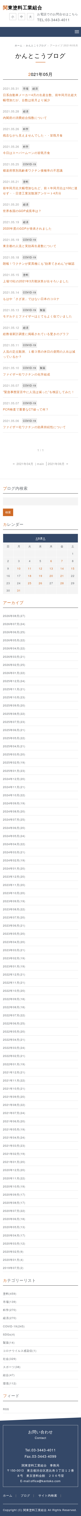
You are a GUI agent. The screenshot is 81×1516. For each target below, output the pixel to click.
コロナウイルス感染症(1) (20, 1351)
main (40, 464)
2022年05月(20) (14, 1031)
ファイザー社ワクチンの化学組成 (26, 374)
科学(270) (10, 1310)
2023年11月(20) (14, 885)
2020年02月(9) (13, 1251)
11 (29, 568)
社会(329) (10, 1359)
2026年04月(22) (14, 648)
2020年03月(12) (14, 1243)
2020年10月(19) (14, 1186)
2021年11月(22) (14, 1080)
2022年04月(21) (14, 1040)
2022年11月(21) (14, 982)
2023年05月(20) (14, 934)
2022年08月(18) (14, 1007)
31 (19, 590)
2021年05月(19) (14, 1129)
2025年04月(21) (14, 746)
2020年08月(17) (14, 1203)
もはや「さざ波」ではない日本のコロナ (31, 299)
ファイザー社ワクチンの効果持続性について (34, 427)
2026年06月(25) (14, 632)
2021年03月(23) (14, 1146)
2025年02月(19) (14, 762)
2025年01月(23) (14, 771)
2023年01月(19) (14, 966)
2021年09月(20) (14, 1097)
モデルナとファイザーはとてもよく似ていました (37, 316)
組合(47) (9, 1375)
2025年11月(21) (14, 689)
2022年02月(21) (14, 1056)
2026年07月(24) (14, 624)
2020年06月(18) (14, 1219)
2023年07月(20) (14, 917)
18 (29, 576)
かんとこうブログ (36, 45)
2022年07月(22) (14, 1015)
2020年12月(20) (14, 1170)
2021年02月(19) (14, 1154)
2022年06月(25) (14, 1023)
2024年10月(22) (14, 795)
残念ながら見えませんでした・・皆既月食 (33, 135)
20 (51, 576)
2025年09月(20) (14, 705)
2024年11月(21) (14, 787)
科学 (26, 129)
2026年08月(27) (14, 616)
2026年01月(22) (14, 673)
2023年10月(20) (14, 893)
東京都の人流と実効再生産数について (29, 246)
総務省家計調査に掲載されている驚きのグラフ (36, 334)
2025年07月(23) (14, 722)
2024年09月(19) (14, 803)
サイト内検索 (47, 1495)
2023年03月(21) (14, 950)
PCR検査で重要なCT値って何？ (26, 409)
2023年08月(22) (14, 909)
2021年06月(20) (14, 1121)
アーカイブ (13, 602)
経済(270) (10, 1318)
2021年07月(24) (14, 1113)
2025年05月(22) (14, 738)
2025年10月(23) (14, 697)
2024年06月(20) (14, 828)
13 (51, 568)
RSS (6, 1409)
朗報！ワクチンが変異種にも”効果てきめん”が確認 (39, 263)
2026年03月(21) (14, 657)
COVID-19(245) (14, 1326)
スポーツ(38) (12, 1367)
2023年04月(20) (14, 942)
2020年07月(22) (14, 1211)
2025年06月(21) (14, 730)
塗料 (26, 181)
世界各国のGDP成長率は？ (22, 211)
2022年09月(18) (14, 999)
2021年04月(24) (14, 1137)
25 (29, 583)
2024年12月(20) (14, 779)
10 (19, 568)
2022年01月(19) (14, 1064)
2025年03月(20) (14, 754)
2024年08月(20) (14, 811)
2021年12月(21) (14, 1072)
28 (62, 583)
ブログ (25, 1495)
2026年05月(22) (14, 640)
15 (73, 568)
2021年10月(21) (14, 1088)
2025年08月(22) (14, 714)
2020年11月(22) (14, 1178)
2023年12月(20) (14, 876)
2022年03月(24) (14, 1048)
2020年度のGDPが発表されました (27, 228)
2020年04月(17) (14, 1235)
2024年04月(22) (14, 844)
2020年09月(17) (14, 1194)
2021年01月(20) (14, 1162)
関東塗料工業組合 (22, 7)
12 (40, 568)
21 (62, 576)
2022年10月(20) (14, 991)
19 (40, 576)
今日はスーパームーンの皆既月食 (26, 153)
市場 (26, 88)
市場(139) (10, 1302)
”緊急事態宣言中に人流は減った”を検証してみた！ (39, 392)
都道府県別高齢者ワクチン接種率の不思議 (33, 170)
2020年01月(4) (13, 1260)
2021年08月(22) (14, 1105)
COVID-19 (29, 164)
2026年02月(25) (14, 665)
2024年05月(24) (14, 836)
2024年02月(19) (14, 860)
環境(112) (10, 1383)
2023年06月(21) (14, 925)
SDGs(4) (9, 1334)
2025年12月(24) (14, 681)
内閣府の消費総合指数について (25, 118)
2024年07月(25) (14, 819)
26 (40, 583)
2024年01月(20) (14, 868)
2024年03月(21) (14, 852)
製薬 (42, 310)
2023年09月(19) (14, 901)
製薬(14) (9, 1342)
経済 (35, 88)
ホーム (18, 45)
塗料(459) (10, 1293)
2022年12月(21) (14, 974)
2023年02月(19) (14, 958)
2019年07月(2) (13, 1268)
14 (62, 568)
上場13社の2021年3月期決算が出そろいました (36, 281)
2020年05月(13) (14, 1227)
